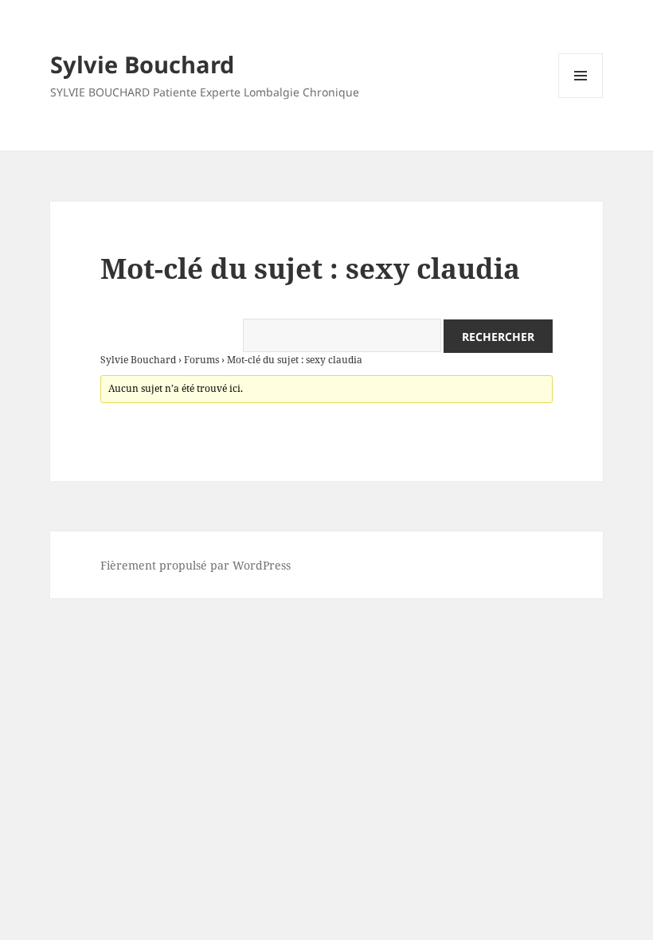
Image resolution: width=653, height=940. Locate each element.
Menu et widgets (581, 97)
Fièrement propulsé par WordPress (195, 565)
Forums (201, 359)
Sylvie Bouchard (142, 64)
